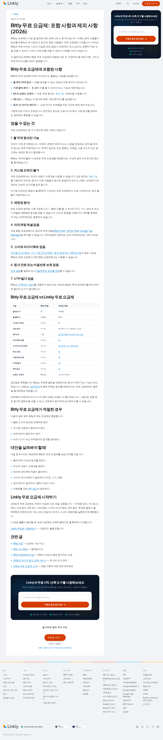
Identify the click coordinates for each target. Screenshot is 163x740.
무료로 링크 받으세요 (54, 604)
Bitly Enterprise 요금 (23, 554)
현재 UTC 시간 (109, 712)
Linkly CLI (127, 700)
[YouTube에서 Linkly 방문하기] (147, 726)
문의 (5, 694)
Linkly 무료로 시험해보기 (23, 528)
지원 (85, 3)
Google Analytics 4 (131, 686)
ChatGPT (127, 678)
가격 (77, 3)
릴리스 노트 (47, 682)
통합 (70, 3)
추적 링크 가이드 (50, 686)
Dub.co (86, 690)
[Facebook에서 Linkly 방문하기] (152, 726)
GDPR (145, 690)
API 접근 (32, 488)
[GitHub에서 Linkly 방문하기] (158, 727)
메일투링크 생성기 (110, 689)
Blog (16, 14)
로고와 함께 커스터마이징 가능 (70, 334)
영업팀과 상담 (8, 698)
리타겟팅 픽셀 (28, 698)
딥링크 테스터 (108, 700)
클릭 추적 (27, 682)
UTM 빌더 (107, 693)
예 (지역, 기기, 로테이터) (68, 346)
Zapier (125, 712)
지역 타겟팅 (27, 686)
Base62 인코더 (109, 704)
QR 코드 (26, 678)
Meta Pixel (59, 231)
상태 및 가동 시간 (10, 690)
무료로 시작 (150, 3)
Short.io (86, 682)
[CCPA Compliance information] (79, 727)
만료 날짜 (16, 271)
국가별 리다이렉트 (20, 253)
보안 (5, 686)
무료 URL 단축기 (49, 703)
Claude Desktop (130, 682)
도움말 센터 (147, 675)
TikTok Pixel (72, 231)
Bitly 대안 (18, 543)
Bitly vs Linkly (20, 549)
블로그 (45, 675)
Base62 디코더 (109, 708)
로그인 (136, 3)
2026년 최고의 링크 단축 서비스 (29, 560)
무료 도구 (106, 670)
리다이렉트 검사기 (110, 696)
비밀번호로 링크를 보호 (48, 271)
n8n (124, 708)
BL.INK (85, 694)
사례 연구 (47, 678)
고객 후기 (7, 678)
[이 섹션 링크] (64, 70)
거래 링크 (67, 678)
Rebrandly (87, 678)
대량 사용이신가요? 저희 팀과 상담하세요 (55, 648)
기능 (48, 3)
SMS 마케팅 (68, 675)
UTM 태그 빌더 (26, 284)
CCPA (145, 694)
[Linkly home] (10, 3)
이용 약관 (147, 678)
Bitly (84, 675)
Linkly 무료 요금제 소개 (25, 566)
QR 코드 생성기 (109, 675)
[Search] (128, 3)
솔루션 (59, 3)
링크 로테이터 (61, 253)
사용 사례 (66, 670)
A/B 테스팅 (75, 253)
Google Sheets (129, 690)
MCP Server (128, 704)
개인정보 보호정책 (150, 682)
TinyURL (86, 686)
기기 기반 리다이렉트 (42, 253)
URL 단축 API (68, 682)
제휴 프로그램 (8, 682)
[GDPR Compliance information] (62, 727)
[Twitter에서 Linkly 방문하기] (142, 726)
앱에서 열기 (27, 690)
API (124, 675)
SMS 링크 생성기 (110, 685)
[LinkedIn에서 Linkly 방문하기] (137, 727)
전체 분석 (35, 386)
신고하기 (146, 704)
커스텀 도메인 (28, 675)
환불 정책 (147, 686)
